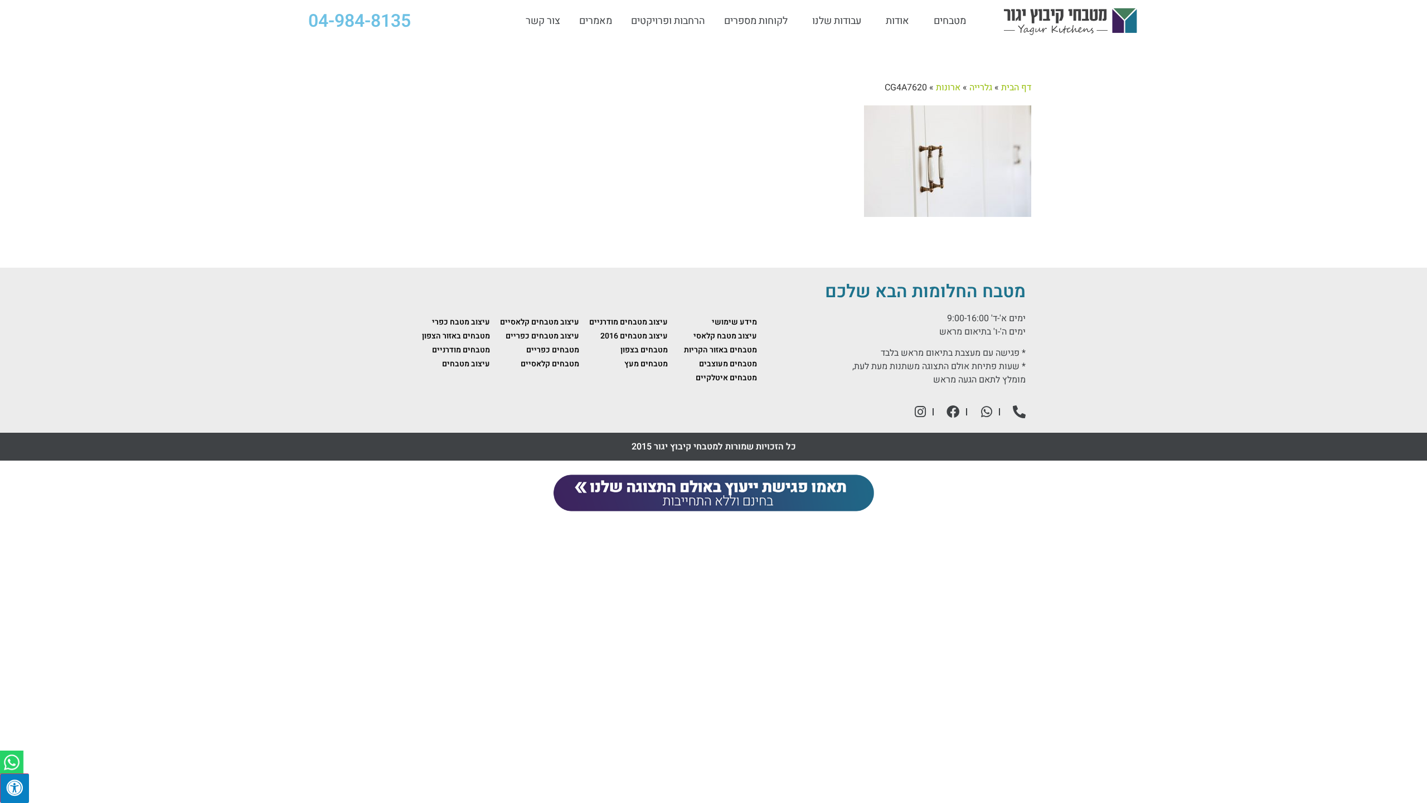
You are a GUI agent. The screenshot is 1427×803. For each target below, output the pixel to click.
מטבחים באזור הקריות (720, 350)
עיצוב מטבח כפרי (461, 322)
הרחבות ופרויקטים (668, 21)
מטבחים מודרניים (461, 350)
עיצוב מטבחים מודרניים (628, 322)
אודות (897, 21)
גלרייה (980, 87)
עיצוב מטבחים (466, 364)
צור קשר (543, 21)
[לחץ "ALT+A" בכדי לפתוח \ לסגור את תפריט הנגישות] (14, 788)
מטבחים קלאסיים (550, 364)
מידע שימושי (734, 322)
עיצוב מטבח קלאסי (725, 336)
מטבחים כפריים (552, 350)
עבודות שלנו (836, 21)
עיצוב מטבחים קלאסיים (539, 322)
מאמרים (595, 21)
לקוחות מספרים (756, 21)
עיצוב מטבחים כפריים (542, 336)
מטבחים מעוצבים (728, 364)
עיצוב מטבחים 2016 (634, 336)
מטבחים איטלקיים (726, 378)
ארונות (948, 87)
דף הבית (1016, 87)
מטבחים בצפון (644, 350)
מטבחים (950, 21)
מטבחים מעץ (646, 364)
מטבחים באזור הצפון (456, 336)
